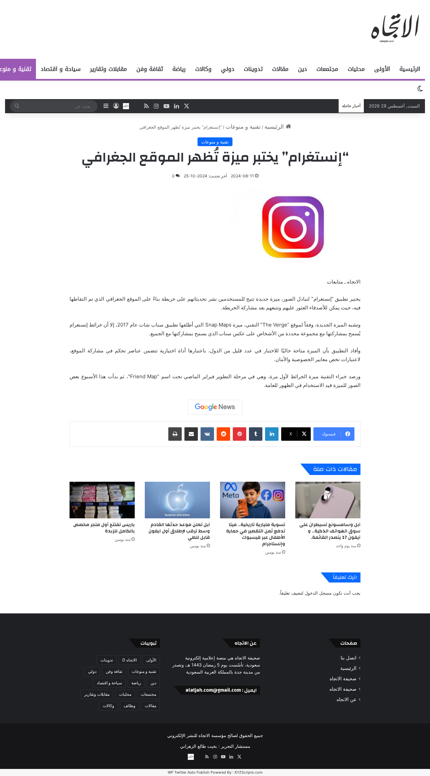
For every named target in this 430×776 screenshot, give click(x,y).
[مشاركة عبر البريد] (191, 434)
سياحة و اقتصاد (61, 68)
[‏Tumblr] (255, 434)
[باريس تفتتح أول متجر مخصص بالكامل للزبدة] (102, 500)
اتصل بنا (348, 657)
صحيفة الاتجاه (343, 678)
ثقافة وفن (149, 68)
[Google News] (215, 407)
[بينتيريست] (239, 434)
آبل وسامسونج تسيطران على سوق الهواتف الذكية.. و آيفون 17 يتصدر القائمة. (329, 531)
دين (302, 68)
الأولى (382, 68)
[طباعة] (175, 434)
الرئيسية (409, 68)
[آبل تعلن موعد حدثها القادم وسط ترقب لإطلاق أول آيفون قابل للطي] (177, 500)
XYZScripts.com (248, 772)
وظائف (129, 705)
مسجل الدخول (318, 593)
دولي (227, 68)
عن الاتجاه (346, 699)
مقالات (280, 68)
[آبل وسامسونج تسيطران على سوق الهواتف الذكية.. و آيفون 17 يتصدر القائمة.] (327, 500)
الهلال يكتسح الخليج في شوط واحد (293, 105)
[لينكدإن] (271, 434)
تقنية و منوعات (243, 126)
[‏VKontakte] (207, 434)
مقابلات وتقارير (108, 68)
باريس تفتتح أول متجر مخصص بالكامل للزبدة (104, 527)
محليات (356, 68)
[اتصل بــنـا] (126, 106)
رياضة (179, 68)
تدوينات (253, 68)
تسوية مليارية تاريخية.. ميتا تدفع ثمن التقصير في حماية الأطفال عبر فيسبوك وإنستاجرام (255, 534)
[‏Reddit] (223, 434)
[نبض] (136, 106)
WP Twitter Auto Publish (189, 772)
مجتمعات (327, 68)
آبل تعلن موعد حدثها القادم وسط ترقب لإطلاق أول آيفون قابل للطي (179, 531)
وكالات (203, 68)
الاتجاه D (129, 659)
